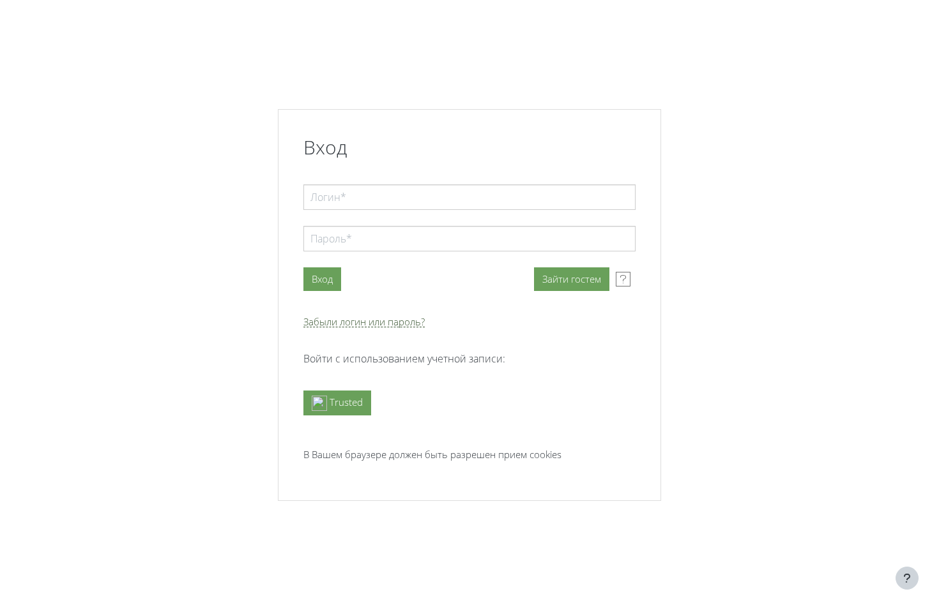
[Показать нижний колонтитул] (907, 578)
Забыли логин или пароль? (364, 321)
